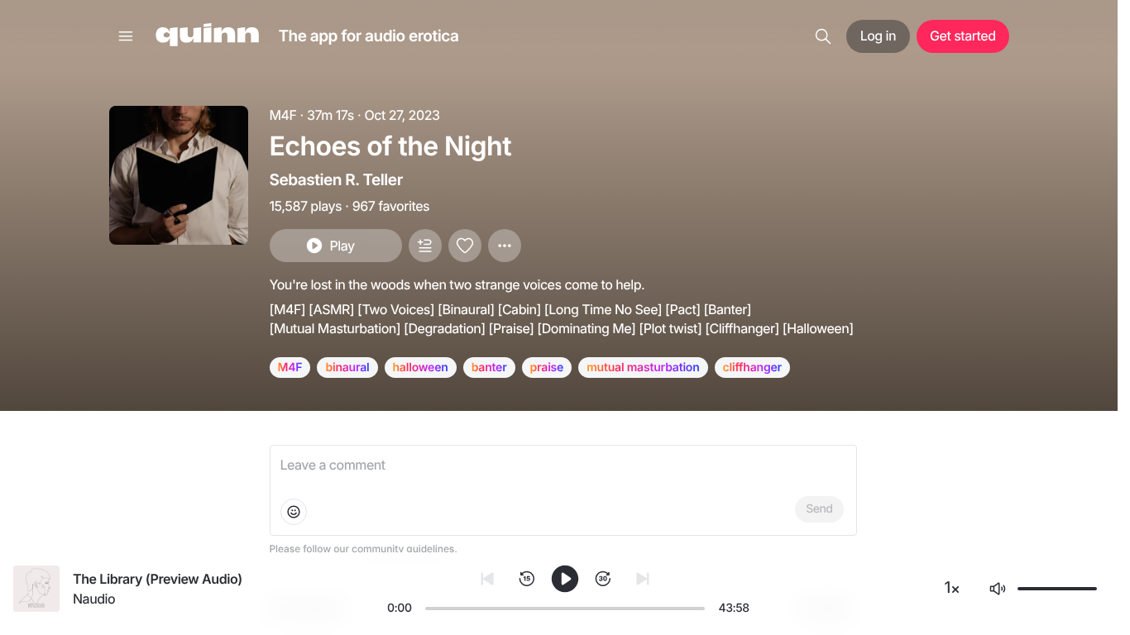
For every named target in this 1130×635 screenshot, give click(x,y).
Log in (878, 35)
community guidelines (403, 548)
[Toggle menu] (125, 36)
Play (341, 245)
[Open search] (823, 36)
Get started (962, 35)
